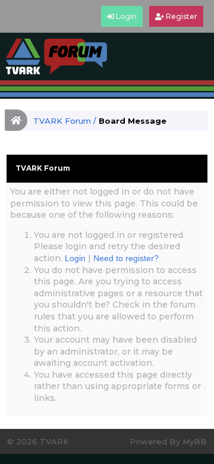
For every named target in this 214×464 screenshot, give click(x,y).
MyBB (194, 441)
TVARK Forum (62, 121)
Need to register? (126, 258)
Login (75, 258)
